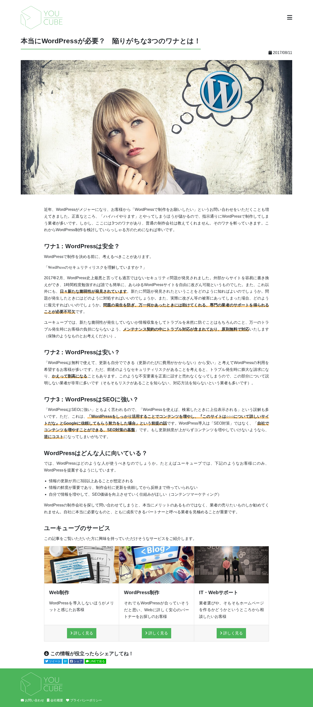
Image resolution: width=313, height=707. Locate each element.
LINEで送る (97, 661)
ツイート (54, 661)
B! (65, 661)
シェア (77, 661)
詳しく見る (83, 633)
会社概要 (56, 700)
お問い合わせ (34, 700)
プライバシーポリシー (85, 700)
